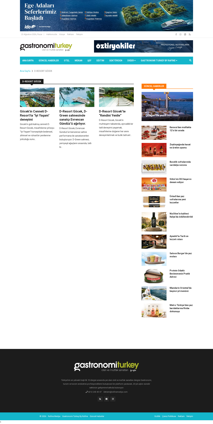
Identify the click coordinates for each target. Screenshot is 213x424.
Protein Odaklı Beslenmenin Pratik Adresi (180, 273)
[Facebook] (176, 34)
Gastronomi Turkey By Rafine (75, 416)
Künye (62, 34)
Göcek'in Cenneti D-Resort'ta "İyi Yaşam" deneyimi (34, 115)
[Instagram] (180, 34)
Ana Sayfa (28, 60)
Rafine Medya (54, 416)
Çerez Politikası (169, 416)
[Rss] (100, 398)
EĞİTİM (100, 60)
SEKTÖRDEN (115, 60)
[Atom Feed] (185, 34)
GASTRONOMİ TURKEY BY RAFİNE (158, 60)
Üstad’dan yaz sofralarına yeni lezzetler (178, 199)
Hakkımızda (51, 34)
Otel (67, 60)
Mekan (78, 60)
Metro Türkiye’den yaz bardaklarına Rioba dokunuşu (181, 308)
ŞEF (89, 60)
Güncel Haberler (49, 60)
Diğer (130, 60)
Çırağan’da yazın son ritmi (162, 115)
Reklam (70, 34)
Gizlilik (157, 416)
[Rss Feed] (190, 34)
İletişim (79, 34)
